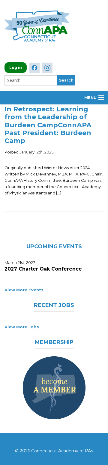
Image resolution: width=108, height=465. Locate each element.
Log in (15, 67)
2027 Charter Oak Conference (43, 269)
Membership (54, 342)
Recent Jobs (54, 305)
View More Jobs (21, 326)
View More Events (24, 289)
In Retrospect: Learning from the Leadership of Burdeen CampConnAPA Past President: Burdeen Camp (48, 125)
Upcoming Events (54, 246)
